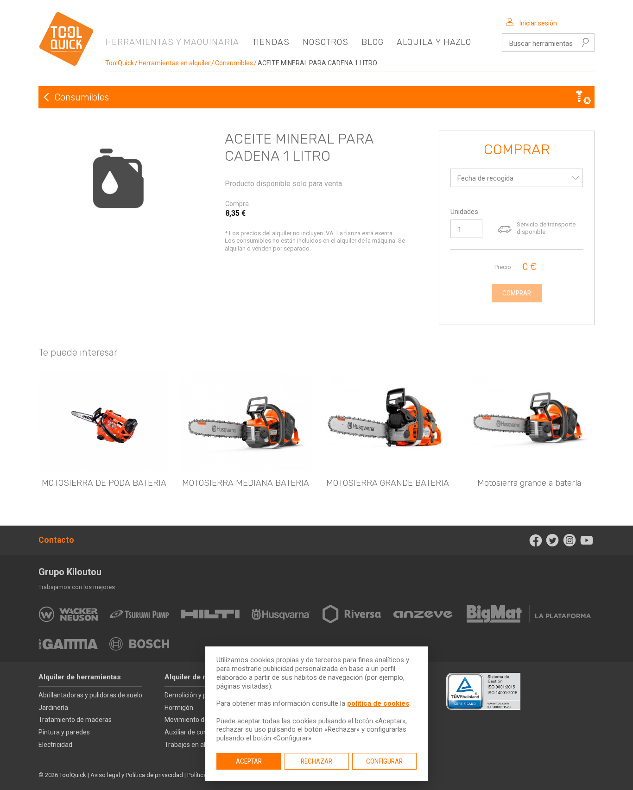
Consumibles (234, 63)
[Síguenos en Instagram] (569, 540)
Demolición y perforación (201, 695)
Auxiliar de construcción (199, 732)
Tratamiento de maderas (75, 719)
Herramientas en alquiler (174, 63)
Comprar (517, 150)
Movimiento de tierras (196, 719)
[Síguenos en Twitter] (552, 540)
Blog (372, 42)
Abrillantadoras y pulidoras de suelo (90, 695)
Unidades (464, 211)
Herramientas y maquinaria (172, 42)
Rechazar (316, 761)
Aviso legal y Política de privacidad (136, 774)
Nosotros (325, 42)
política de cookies (378, 703)
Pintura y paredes (64, 732)
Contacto (56, 540)
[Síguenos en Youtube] (586, 540)
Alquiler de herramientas (79, 677)
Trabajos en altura (191, 744)
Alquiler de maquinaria (202, 677)
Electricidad (55, 744)
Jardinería (53, 707)
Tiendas (271, 42)
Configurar (384, 761)
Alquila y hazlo (434, 42)
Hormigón (179, 707)
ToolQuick (119, 63)
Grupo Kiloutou (69, 571)
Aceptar (249, 761)
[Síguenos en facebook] (535, 540)
